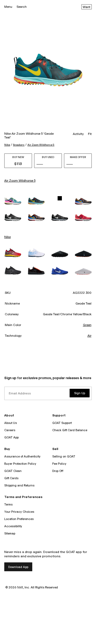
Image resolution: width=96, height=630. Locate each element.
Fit (90, 134)
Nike (7, 145)
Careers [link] (9, 430)
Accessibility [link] (13, 526)
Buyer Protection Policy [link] (20, 463)
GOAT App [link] (11, 437)
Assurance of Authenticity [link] (22, 456)
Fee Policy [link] (59, 463)
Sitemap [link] (9, 533)
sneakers (19, 145)
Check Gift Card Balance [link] (69, 430)
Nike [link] (7, 237)
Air (89, 336)
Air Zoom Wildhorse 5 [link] (19, 180)
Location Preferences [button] (19, 519)
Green (87, 325)
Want (86, 7)
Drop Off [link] (57, 471)
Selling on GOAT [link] (63, 456)
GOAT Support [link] (62, 423)
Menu (8, 6)
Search (22, 6)
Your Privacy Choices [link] (19, 511)
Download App (18, 567)
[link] (12, 201)
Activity (78, 134)
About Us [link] (10, 423)
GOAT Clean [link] (13, 471)
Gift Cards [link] (11, 478)
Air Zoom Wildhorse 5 (40, 145)
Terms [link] (8, 504)
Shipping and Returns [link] (19, 485)
